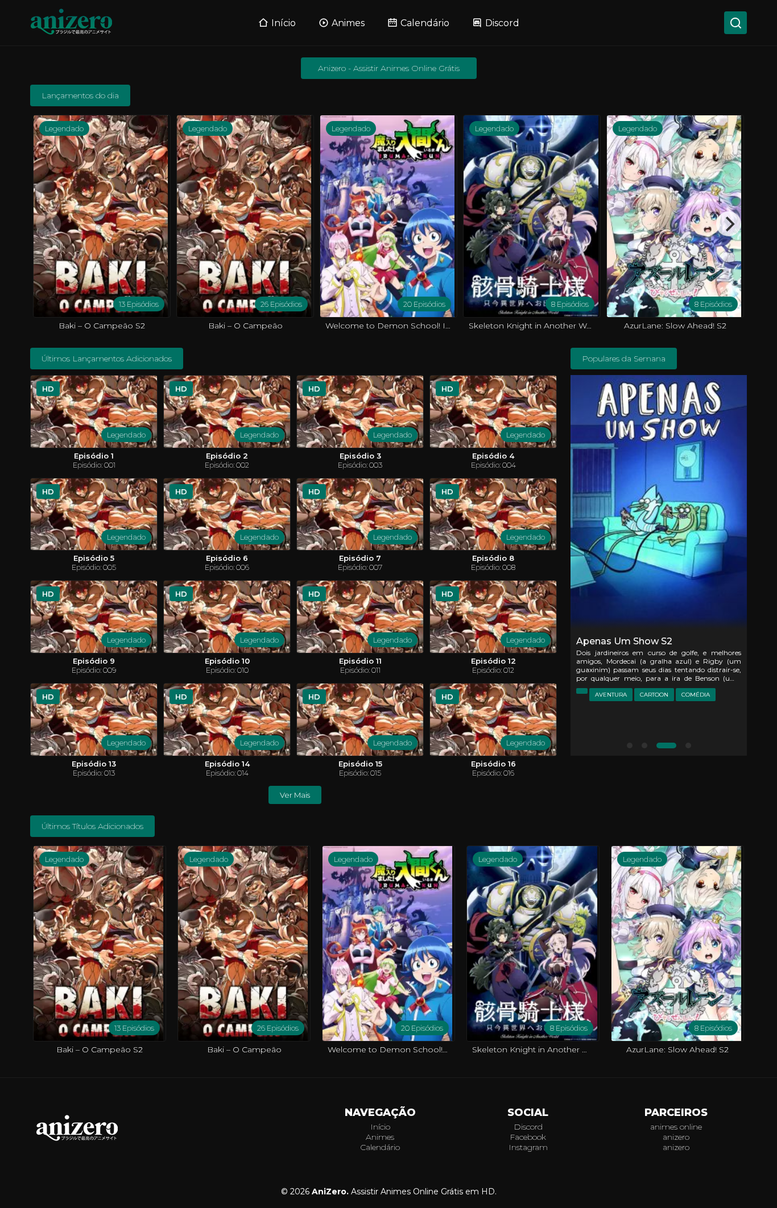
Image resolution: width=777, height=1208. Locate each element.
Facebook (528, 1137)
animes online (676, 1127)
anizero (676, 1137)
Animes (348, 23)
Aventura (611, 694)
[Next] (728, 223)
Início (283, 23)
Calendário (424, 23)
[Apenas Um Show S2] (659, 504)
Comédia (695, 694)
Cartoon (654, 694)
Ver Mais (295, 794)
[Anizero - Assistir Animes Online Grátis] (77, 1140)
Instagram (528, 1147)
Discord (502, 23)
